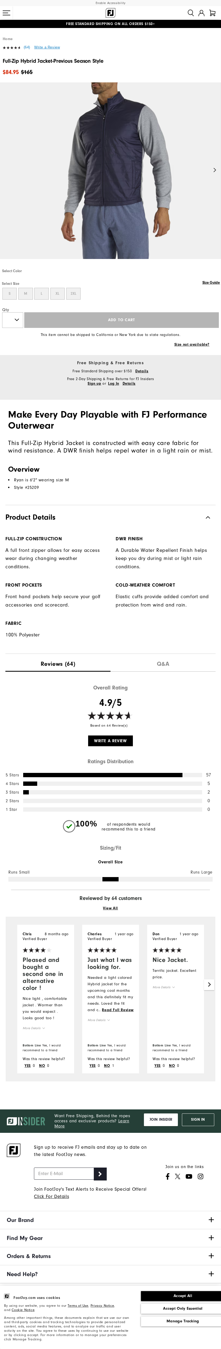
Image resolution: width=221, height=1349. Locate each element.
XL (57, 294)
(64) (27, 47)
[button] (6, 12)
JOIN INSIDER (161, 1119)
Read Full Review (118, 1010)
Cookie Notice (23, 1310)
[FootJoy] (110, 13)
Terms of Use (78, 1306)
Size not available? (191, 344)
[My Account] (201, 13)
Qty (5, 309)
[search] (190, 13)
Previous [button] (6, 170)
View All (110, 908)
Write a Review (47, 47)
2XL (73, 294)
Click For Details (51, 1196)
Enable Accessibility (111, 3)
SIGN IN (198, 1119)
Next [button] (215, 170)
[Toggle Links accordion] (110, 1220)
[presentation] (57, 662)
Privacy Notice (102, 1306)
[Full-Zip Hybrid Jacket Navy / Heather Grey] (110, 175)
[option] (110, 175)
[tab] (212, 13)
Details (141, 371)
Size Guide (211, 283)
